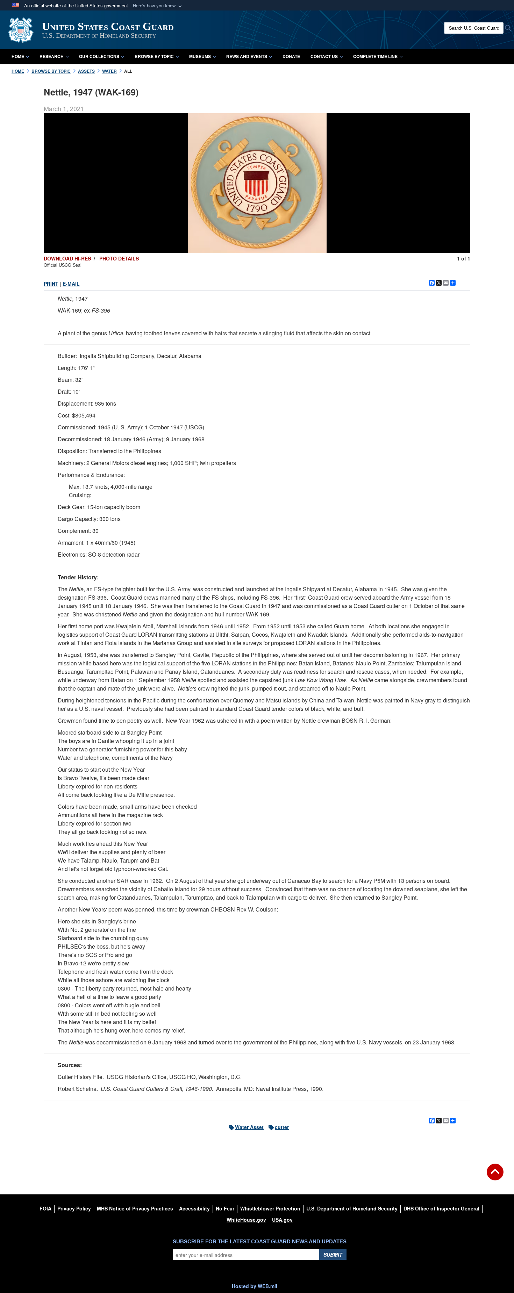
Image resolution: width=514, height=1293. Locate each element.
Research (52, 56)
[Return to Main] (495, 1176)
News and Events (246, 56)
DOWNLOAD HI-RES (67, 258)
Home (18, 56)
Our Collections (99, 56)
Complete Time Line (375, 56)
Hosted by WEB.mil (254, 1286)
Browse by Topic (154, 56)
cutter (282, 1126)
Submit (332, 1254)
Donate (291, 56)
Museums (200, 56)
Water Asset (249, 1126)
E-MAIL (71, 283)
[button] (158, 5)
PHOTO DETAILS (119, 258)
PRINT (51, 283)
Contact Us (324, 56)
